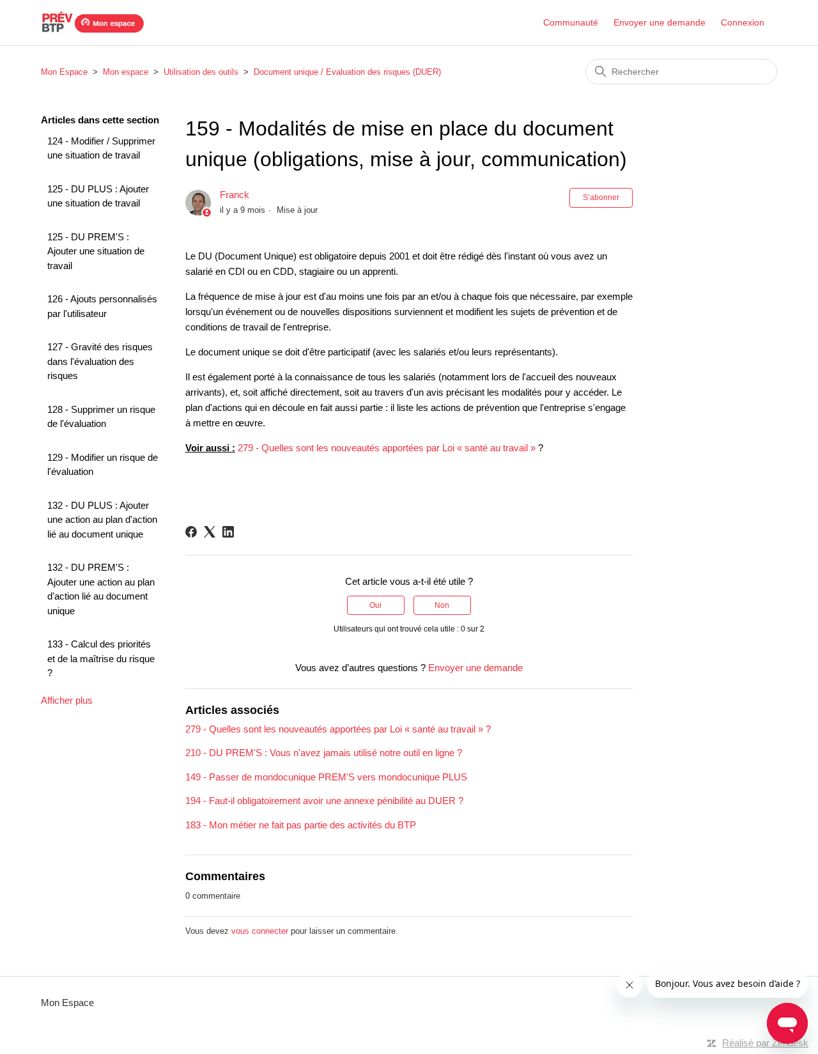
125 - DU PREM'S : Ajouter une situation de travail (95, 251)
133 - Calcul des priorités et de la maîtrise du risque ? (101, 658)
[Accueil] (93, 23)
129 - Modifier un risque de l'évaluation (102, 464)
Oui (375, 605)
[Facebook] (191, 532)
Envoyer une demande (660, 22)
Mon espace (125, 72)
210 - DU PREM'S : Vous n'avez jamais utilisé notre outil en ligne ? (323, 752)
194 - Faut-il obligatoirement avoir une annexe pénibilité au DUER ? (324, 800)
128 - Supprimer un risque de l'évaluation (101, 417)
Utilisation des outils (201, 72)
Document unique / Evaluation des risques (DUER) (347, 72)
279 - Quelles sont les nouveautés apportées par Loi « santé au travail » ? (338, 729)
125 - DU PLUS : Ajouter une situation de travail (98, 196)
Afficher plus (67, 700)
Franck (234, 194)
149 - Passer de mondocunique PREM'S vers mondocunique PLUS (326, 776)
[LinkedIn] (228, 532)
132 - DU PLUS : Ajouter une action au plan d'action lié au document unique (102, 519)
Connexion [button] (742, 22)
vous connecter (259, 931)
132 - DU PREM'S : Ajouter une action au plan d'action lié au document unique (101, 589)
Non (442, 605)
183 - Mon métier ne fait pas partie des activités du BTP (300, 824)
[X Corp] (209, 532)
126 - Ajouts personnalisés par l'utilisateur (102, 306)
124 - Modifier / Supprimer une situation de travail (101, 148)
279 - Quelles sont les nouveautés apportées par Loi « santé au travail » (387, 447)
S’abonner (601, 197)
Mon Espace (64, 72)
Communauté (570, 22)
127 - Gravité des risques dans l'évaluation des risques (100, 361)
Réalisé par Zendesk (765, 1042)
